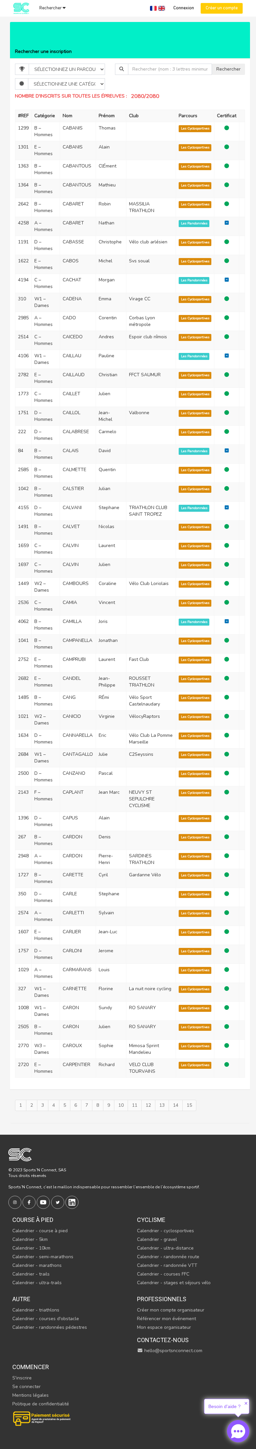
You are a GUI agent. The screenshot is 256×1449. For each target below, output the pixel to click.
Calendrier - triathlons (35, 1310)
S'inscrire (22, 1378)
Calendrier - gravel (157, 1239)
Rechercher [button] (51, 8)
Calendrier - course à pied (40, 1231)
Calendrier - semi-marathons (42, 1257)
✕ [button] (246, 1403)
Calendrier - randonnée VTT (167, 1265)
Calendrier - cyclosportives (165, 1231)
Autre (21, 1299)
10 (121, 1105)
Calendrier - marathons (37, 1265)
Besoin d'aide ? (224, 1406)
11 (134, 1105)
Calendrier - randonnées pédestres (49, 1327)
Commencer (30, 1366)
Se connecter (26, 1386)
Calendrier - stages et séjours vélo (174, 1283)
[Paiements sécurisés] (42, 1418)
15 (189, 1105)
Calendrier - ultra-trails (37, 1283)
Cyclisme (151, 1219)
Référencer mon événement (166, 1318)
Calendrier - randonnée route (168, 1257)
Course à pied (32, 1219)
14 (175, 1105)
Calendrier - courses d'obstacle (45, 1318)
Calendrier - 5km (30, 1239)
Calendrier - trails (31, 1274)
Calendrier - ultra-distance (165, 1248)
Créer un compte (222, 8)
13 (162, 1105)
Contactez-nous (163, 1339)
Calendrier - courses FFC (163, 1274)
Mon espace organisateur (164, 1327)
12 (148, 1105)
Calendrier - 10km (31, 1248)
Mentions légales (30, 1395)
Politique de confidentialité (40, 1404)
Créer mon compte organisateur (170, 1310)
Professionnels (161, 1299)
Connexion (183, 8)
